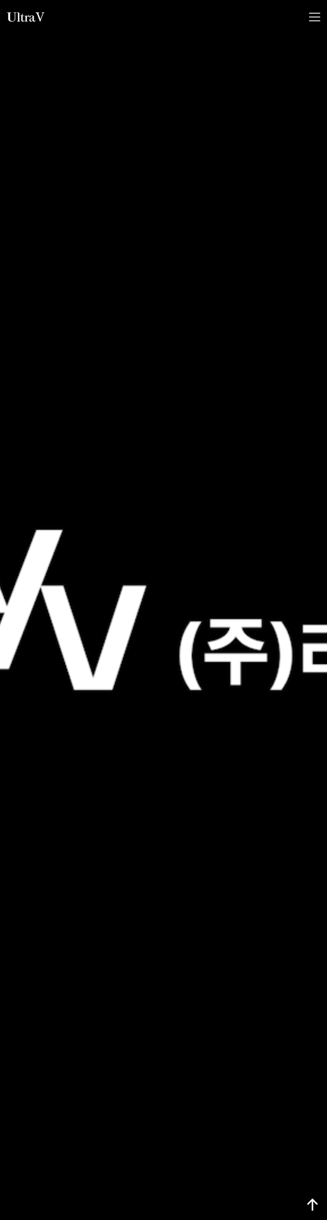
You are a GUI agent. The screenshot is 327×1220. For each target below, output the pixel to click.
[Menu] (314, 17)
